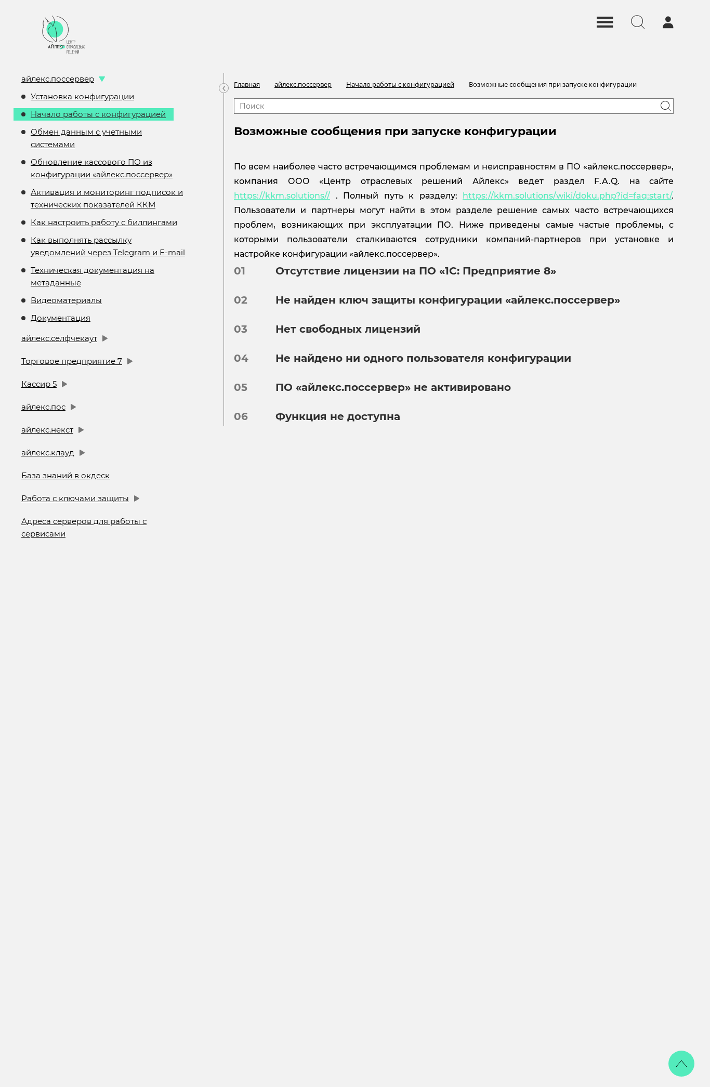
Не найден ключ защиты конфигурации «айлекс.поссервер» (440, 300)
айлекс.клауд (47, 452)
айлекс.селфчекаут (59, 338)
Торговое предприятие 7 (71, 361)
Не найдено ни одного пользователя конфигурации (415, 358)
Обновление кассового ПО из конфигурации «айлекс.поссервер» (102, 168)
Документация (60, 318)
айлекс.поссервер (57, 79)
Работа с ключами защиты (75, 498)
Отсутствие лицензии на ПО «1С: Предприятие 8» (408, 271)
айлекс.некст (47, 430)
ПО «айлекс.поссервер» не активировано (385, 387)
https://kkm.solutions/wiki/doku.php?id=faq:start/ (567, 196)
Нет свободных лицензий (340, 329)
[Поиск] (666, 106)
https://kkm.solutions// (282, 196)
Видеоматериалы (66, 300)
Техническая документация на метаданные (92, 276)
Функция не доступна (330, 416)
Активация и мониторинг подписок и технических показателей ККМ (107, 198)
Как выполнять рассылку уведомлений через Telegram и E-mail (108, 246)
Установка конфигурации (82, 96)
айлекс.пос (43, 407)
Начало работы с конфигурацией (98, 114)
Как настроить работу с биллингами (104, 222)
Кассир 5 (39, 384)
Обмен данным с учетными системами (86, 138)
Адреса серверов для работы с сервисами (84, 527)
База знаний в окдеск (65, 475)
